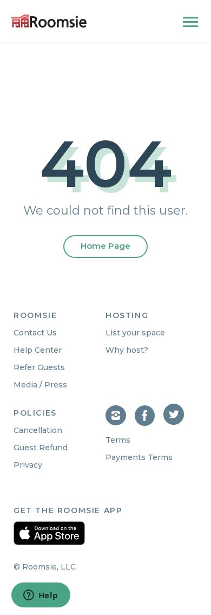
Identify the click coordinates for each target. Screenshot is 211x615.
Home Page (105, 246)
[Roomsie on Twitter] (175, 423)
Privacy (28, 465)
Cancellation (38, 430)
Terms (118, 440)
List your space (135, 333)
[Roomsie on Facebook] (149, 423)
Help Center (38, 350)
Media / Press (40, 385)
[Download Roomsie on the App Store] (49, 533)
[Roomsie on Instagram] (120, 423)
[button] (190, 24)
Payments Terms (139, 457)
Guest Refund (41, 447)
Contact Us (35, 333)
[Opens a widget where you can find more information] (40, 596)
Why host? (127, 350)
